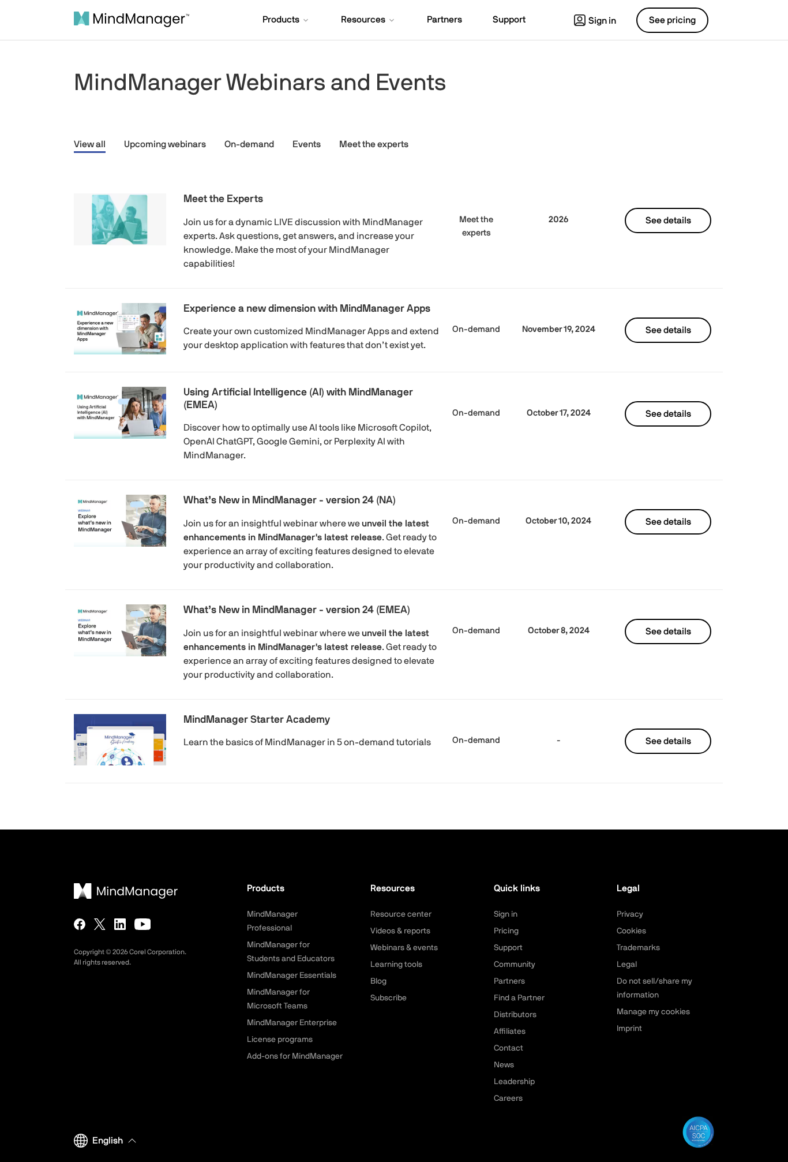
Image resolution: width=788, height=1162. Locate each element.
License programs (280, 1040)
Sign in (602, 20)
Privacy (630, 914)
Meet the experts (373, 144)
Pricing (506, 931)
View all (90, 144)
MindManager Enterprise (292, 1023)
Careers (508, 1098)
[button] (286, 21)
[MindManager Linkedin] (120, 924)
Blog (378, 981)
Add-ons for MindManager (295, 1056)
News (504, 1065)
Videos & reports (400, 931)
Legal (627, 965)
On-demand (249, 144)
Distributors (515, 1015)
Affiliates (510, 1032)
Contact (508, 1048)
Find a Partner (519, 998)
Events (306, 144)
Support (508, 948)
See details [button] (668, 220)
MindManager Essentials (291, 976)
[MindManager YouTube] (142, 924)
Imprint (629, 1029)
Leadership (514, 1082)
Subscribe (388, 998)
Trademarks (638, 948)
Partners (509, 981)
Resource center (400, 914)
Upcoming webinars (165, 144)
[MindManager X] (100, 924)
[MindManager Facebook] (79, 924)
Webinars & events (404, 948)
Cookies (631, 931)
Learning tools (396, 965)
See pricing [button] (672, 20)
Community (514, 965)
